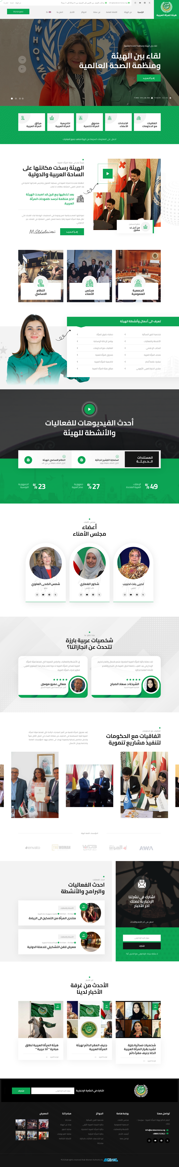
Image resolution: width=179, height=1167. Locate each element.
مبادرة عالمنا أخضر (153, 362)
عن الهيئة (128, 12)
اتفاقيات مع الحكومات (149, 124)
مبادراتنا (100, 1143)
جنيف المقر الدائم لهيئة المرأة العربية (91, 1047)
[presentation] (22, 60)
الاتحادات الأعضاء (123, 124)
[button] (23, 98)
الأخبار (72, 12)
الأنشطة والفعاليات (152, 341)
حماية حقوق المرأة (105, 334)
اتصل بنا (60, 12)
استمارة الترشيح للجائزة (107, 460)
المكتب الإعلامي (153, 348)
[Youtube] (140, 3)
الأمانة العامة (111, 12)
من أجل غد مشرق (134, 229)
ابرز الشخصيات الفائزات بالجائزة (91, 1138)
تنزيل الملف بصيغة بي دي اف (53, 463)
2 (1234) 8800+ (159, 1133)
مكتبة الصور (66, 1129)
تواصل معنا (124, 1138)
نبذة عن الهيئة (65, 1124)
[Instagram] (135, 3)
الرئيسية (140, 12)
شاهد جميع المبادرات (72, 139)
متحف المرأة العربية (152, 355)
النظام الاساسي (41, 292)
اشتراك (21, 1091)
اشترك (142, 946)
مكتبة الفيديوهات (64, 1134)
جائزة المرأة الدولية (95, 1134)
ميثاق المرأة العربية (33, 124)
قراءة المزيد (151, 1060)
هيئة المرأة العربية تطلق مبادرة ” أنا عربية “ (41, 1047)
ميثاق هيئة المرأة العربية (102, 369)
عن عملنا (96, 12)
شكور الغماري (89, 584)
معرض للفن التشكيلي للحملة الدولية (51, 947)
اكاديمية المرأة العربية (62, 124)
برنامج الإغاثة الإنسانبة (103, 341)
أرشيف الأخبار (124, 1134)
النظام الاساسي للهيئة (54, 460)
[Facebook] (145, 3)
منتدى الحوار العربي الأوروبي (148, 369)
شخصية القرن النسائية (151, 334)
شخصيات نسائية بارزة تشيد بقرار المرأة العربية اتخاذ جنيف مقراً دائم (140, 1049)
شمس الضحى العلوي (45, 584)
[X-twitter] (149, 3)
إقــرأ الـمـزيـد (149, 78)
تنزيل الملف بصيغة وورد (109, 463)
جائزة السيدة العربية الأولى (93, 1124)
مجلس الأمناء (89, 292)
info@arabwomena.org (155, 1130)
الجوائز (83, 12)
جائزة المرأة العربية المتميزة (92, 1129)
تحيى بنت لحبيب (133, 584)
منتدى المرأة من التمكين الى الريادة (52, 918)
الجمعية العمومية (138, 292)
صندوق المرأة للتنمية (91, 124)
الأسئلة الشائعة (65, 1138)
